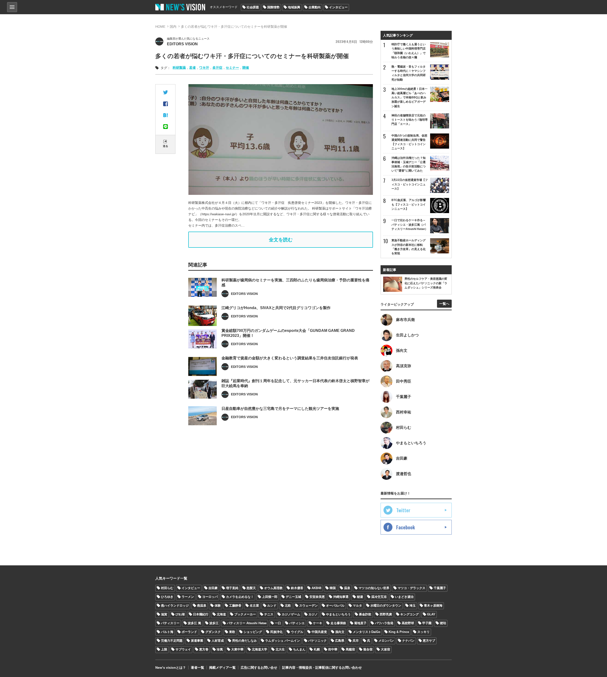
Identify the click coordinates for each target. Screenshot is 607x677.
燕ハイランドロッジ (175, 605)
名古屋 (254, 605)
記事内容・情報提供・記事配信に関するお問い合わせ (322, 667)
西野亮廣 (386, 614)
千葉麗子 (440, 588)
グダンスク (213, 632)
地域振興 (294, 7)
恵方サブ (429, 640)
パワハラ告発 (384, 623)
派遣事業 (197, 640)
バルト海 (167, 632)
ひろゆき (167, 597)
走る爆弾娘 (338, 623)
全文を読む (281, 239)
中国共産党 (319, 632)
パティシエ (297, 623)
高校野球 (408, 623)
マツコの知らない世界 (374, 588)
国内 (173, 26)
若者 (192, 67)
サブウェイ (183, 649)
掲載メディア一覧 (222, 667)
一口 (278, 623)
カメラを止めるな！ (240, 597)
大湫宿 (385, 649)
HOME (160, 26)
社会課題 (253, 7)
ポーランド (189, 632)
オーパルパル (335, 605)
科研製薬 (179, 67)
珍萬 (220, 649)
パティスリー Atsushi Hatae (247, 623)
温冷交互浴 (379, 597)
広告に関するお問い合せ (259, 667)
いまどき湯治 (404, 597)
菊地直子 (360, 623)
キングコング (409, 614)
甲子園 (427, 623)
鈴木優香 (297, 588)
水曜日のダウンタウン (385, 605)
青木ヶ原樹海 (433, 605)
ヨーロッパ (210, 597)
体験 (218, 605)
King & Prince (399, 632)
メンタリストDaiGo (366, 632)
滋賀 (164, 614)
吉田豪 (213, 588)
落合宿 (367, 649)
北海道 (221, 614)
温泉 (347, 588)
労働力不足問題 (172, 640)
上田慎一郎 (269, 597)
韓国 (333, 588)
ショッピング (253, 632)
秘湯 (360, 597)
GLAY (431, 614)
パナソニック (317, 640)
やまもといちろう (338, 614)
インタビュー (338, 7)
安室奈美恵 (317, 597)
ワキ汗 (204, 67)
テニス (268, 614)
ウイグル (297, 632)
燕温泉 (201, 605)
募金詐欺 (365, 614)
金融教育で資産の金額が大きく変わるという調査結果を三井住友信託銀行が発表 (289, 358)
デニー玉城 (293, 597)
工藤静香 (235, 605)
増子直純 (232, 588)
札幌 (317, 649)
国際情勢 (273, 7)
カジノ (313, 614)
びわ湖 (180, 614)
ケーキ (317, 623)
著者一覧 (197, 667)
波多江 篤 (194, 623)
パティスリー (170, 623)
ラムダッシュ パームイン (282, 640)
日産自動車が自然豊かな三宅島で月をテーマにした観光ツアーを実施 (280, 409)
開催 (245, 67)
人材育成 (218, 640)
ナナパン (408, 640)
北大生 (280, 649)
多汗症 (217, 67)
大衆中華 (237, 649)
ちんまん (299, 649)
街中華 (332, 649)
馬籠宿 (350, 649)
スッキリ (423, 632)
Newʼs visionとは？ (170, 667)
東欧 (232, 632)
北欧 (288, 605)
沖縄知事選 (341, 597)
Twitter (403, 510)
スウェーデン (308, 605)
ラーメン (188, 597)
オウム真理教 (273, 588)
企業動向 (314, 7)
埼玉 (412, 605)
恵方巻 (203, 649)
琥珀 (443, 623)
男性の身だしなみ (244, 640)
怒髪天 (251, 588)
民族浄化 (276, 632)
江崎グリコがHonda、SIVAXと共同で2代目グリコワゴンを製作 (276, 308)
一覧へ (444, 304)
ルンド (271, 605)
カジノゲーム (291, 614)
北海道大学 (259, 649)
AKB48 (316, 588)
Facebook (405, 527)
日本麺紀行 (200, 614)
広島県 (339, 640)
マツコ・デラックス (411, 588)
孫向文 (340, 632)
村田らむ (167, 588)
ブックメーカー (245, 614)
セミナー (232, 67)
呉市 (356, 640)
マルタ (357, 605)
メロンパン (386, 640)
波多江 (214, 623)
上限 (164, 649)
